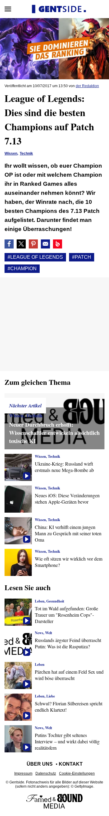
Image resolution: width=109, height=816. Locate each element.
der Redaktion (87, 86)
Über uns (40, 764)
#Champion (22, 268)
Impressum (23, 773)
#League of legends (35, 257)
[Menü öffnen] (8, 9)
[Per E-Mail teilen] (45, 243)
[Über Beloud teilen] (57, 243)
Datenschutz (45, 773)
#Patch (81, 257)
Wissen (11, 153)
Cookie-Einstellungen (77, 773)
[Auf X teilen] (21, 243)
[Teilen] (33, 243)
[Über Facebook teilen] (9, 243)
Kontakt (71, 764)
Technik (26, 153)
